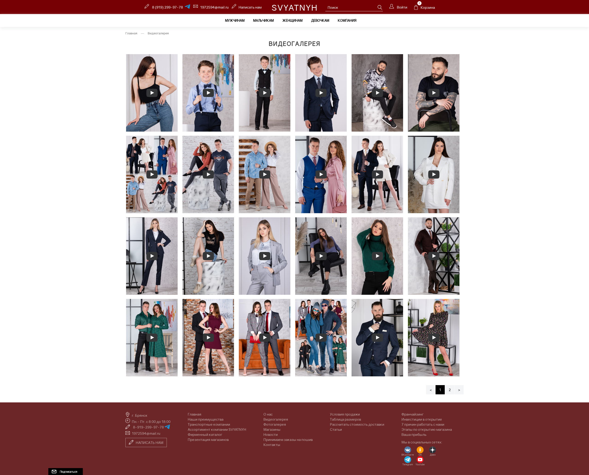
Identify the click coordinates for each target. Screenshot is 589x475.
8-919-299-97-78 (149, 427)
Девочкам (320, 20)
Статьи (336, 429)
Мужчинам (235, 20)
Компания (347, 20)
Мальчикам (263, 20)
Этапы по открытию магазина (426, 429)
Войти (401, 7)
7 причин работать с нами (422, 424)
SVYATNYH (294, 7)
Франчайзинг (412, 414)
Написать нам (250, 7)
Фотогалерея (274, 424)
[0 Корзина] (416, 8)
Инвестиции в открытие (421, 419)
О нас (268, 414)
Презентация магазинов (208, 439)
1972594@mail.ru (214, 7)
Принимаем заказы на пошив (288, 439)
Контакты (271, 445)
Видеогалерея (275, 419)
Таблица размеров (345, 419)
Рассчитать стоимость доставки (357, 424)
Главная (131, 33)
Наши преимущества (205, 419)
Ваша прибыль (413, 434)
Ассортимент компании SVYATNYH (217, 429)
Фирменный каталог (205, 434)
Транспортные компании (209, 424)
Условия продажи (345, 414)
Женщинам (292, 20)
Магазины (271, 429)
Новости (270, 434)
